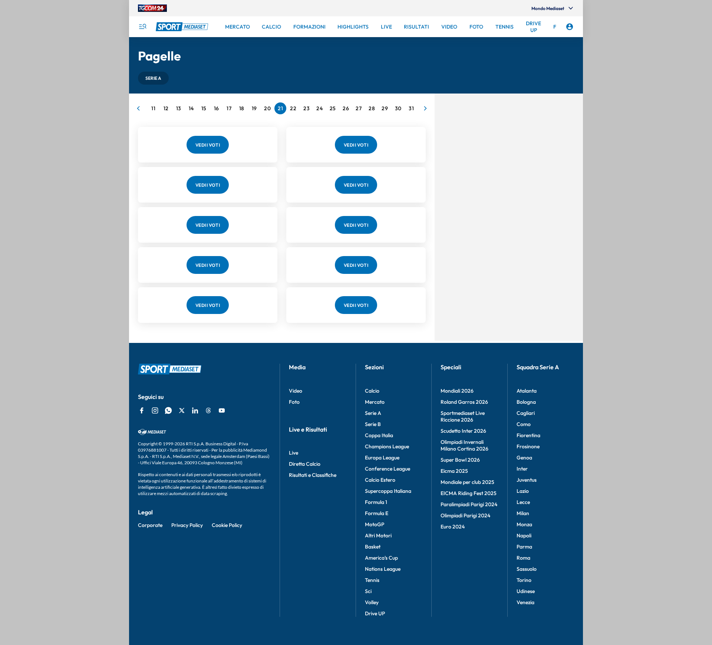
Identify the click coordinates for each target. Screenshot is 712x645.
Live (293, 452)
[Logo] (183, 26)
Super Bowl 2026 (460, 459)
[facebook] (141, 410)
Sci (368, 591)
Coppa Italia (379, 435)
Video (295, 390)
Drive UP (375, 613)
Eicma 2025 (454, 471)
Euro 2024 (453, 526)
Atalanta (527, 390)
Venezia (525, 602)
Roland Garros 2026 (464, 402)
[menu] (142, 26)
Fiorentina (528, 435)
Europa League (382, 457)
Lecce (523, 502)
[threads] (208, 410)
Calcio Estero (380, 480)
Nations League (382, 569)
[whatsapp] (168, 410)
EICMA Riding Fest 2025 (469, 493)
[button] (153, 78)
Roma (523, 557)
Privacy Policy (187, 525)
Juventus (527, 480)
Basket (372, 546)
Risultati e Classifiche (312, 475)
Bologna (526, 402)
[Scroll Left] (138, 108)
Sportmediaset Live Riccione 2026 (463, 416)
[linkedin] (195, 410)
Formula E (376, 513)
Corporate (150, 525)
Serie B (373, 424)
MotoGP (374, 524)
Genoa (524, 457)
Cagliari (526, 413)
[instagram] (155, 410)
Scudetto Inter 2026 (463, 431)
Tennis (372, 580)
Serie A (373, 413)
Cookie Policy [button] (227, 525)
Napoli (524, 535)
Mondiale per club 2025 (467, 482)
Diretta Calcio (304, 464)
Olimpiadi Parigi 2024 (465, 515)
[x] (181, 410)
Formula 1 (376, 502)
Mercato (375, 402)
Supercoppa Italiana (388, 491)
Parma (524, 546)
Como (524, 424)
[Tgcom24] (152, 8)
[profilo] (569, 26)
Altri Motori (378, 535)
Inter (522, 468)
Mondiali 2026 (457, 390)
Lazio (523, 491)
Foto (294, 402)
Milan (523, 513)
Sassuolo (527, 569)
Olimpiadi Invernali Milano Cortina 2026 (464, 445)
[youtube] (221, 410)
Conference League (387, 468)
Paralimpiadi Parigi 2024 (469, 504)
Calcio (372, 390)
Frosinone (528, 446)
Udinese (526, 591)
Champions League (387, 446)
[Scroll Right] (425, 108)
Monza (524, 524)
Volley (372, 602)
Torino (524, 580)
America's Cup (381, 557)
